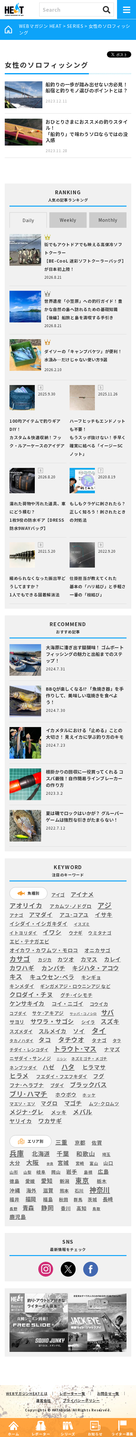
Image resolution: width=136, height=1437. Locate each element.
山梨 (27, 1172)
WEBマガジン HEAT (40, 26)
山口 (108, 1163)
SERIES (75, 26)
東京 (82, 1180)
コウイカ (99, 1003)
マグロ (49, 1103)
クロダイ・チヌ (31, 994)
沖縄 (14, 1191)
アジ (104, 905)
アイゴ (58, 894)
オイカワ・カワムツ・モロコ (43, 950)
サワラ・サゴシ (52, 1021)
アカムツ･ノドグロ (71, 906)
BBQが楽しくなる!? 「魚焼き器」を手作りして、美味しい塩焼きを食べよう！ (85, 695)
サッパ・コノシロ (83, 1014)
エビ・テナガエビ (29, 941)
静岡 (47, 1207)
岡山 (55, 1172)
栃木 (102, 1181)
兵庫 (16, 1153)
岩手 (71, 1172)
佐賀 (97, 1143)
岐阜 (41, 1172)
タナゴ (99, 1040)
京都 (80, 1143)
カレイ (112, 959)
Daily (28, 220)
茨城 (92, 1199)
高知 (81, 1208)
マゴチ (73, 1102)
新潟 (65, 1181)
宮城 (63, 1163)
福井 (14, 1199)
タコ (45, 1039)
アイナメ (82, 894)
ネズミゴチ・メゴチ (89, 1058)
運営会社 (43, 1400)
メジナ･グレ (26, 1111)
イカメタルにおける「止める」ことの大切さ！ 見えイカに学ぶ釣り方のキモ (85, 733)
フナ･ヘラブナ (26, 1085)
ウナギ (76, 932)
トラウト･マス (75, 1048)
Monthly (107, 220)
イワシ (52, 932)
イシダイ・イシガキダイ (38, 924)
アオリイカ (25, 905)
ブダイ (57, 1085)
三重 (61, 1142)
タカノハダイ (21, 1040)
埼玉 (106, 1154)
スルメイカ (53, 1031)
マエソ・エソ (22, 1103)
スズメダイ (21, 1031)
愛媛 (30, 1181)
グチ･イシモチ (76, 995)
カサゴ (19, 959)
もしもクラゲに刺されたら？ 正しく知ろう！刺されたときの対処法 (98, 512)
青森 (28, 1207)
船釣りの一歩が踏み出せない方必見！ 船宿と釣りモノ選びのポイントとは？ (87, 87)
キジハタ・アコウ (95, 968)
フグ (98, 1076)
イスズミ (82, 924)
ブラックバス (88, 1084)
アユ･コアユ (74, 915)
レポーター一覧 (72, 1393)
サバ (107, 1012)
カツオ (65, 959)
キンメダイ (21, 986)
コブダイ (18, 1013)
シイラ (88, 1022)
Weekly (68, 220)
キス (15, 976)
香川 (66, 1208)
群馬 (78, 1199)
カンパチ (53, 967)
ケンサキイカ (27, 1003)
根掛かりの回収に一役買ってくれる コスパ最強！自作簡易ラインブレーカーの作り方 (84, 778)
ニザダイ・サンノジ (30, 1058)
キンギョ (91, 977)
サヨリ (16, 1021)
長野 (13, 1209)
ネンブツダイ (23, 1067)
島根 (88, 1172)
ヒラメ (19, 1075)
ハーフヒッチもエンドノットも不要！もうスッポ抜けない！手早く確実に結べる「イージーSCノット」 (98, 437)
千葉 (63, 1153)
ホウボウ (66, 1095)
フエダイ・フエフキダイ (61, 1076)
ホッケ (89, 1094)
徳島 (14, 1181)
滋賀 (48, 1190)
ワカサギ (50, 1120)
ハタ (67, 1066)
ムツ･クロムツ (104, 1103)
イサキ (104, 914)
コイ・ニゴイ (67, 1004)
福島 (48, 1199)
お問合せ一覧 (108, 1393)
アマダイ (41, 914)
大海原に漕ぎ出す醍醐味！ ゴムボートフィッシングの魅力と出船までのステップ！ (85, 654)
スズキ (110, 1021)
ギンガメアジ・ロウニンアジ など (75, 986)
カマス (89, 959)
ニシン (62, 1059)
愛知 (47, 1180)
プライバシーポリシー (81, 1400)
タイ (99, 1030)
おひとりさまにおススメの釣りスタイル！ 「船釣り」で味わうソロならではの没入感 (87, 131)
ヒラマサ (94, 1067)
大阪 (32, 1162)
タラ (117, 1040)
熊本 (64, 1190)
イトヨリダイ (23, 932)
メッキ (59, 1113)
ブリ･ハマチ (28, 1094)
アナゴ (16, 915)
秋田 (63, 1199)
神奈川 (100, 1189)
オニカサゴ (97, 950)
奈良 (49, 1164)
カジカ (45, 959)
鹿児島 (17, 1217)
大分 (14, 1163)
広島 (103, 1171)
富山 (94, 1163)
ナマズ (112, 1049)
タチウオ (71, 1039)
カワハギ (21, 967)
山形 (13, 1172)
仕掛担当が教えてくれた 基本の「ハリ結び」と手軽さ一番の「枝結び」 (98, 586)
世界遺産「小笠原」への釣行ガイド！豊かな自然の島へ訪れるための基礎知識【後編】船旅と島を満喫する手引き (83, 309)
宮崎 (80, 1163)
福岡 (30, 1199)
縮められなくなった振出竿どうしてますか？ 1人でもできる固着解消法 (37, 586)
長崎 (108, 1199)
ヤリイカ (20, 1121)
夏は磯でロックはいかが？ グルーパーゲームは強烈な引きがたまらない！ (85, 816)
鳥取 (96, 1209)
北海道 (41, 1153)
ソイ (79, 1031)
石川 (79, 1190)
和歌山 (85, 1153)
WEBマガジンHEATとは (26, 1393)
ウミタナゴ (100, 932)
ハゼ (48, 1067)
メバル (82, 1112)
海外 (31, 1191)
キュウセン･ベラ (52, 977)
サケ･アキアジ (48, 1013)
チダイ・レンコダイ (28, 1049)
